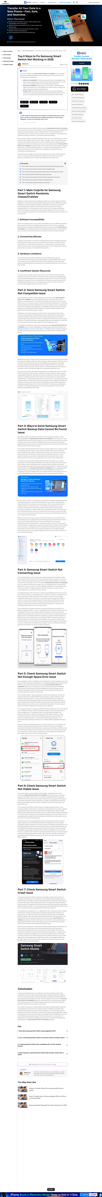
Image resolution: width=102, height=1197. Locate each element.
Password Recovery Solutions (79, 107)
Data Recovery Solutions (78, 101)
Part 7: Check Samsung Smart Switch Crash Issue (36, 182)
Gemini (44, 102)
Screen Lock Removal (77, 104)
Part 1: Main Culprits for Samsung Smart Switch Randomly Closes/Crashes (42, 166)
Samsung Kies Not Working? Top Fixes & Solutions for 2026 (48, 1105)
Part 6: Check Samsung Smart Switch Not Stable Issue (37, 180)
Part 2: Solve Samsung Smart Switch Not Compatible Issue (38, 169)
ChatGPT (25, 102)
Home (19, 50)
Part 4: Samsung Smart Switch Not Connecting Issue (37, 174)
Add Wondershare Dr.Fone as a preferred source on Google (44, 1064)
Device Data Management (78, 121)
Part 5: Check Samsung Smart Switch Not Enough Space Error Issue (41, 177)
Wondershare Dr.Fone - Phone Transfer (29, 329)
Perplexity (35, 102)
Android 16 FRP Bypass (65, 2)
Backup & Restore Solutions (78, 111)
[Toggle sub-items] (65, 163)
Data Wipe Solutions (77, 117)
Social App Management (78, 97)
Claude (54, 102)
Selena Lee (25, 64)
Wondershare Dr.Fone (54, 470)
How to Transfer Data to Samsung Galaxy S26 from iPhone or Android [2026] (47, 1097)
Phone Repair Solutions (77, 114)
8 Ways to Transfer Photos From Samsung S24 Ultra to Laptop (46, 1089)
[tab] (8, 51)
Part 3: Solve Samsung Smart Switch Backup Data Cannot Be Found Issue (42, 171)
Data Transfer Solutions (28, 50)
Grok (25, 106)
